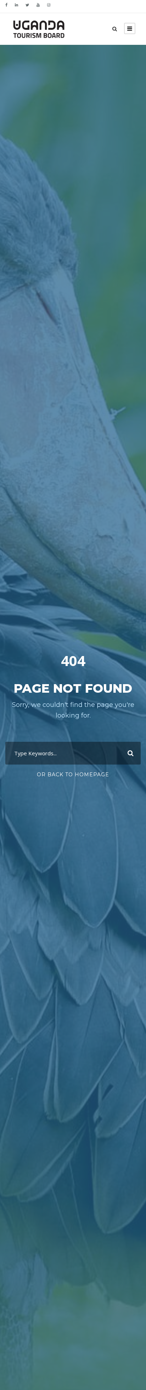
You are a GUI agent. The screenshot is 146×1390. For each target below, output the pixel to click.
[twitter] (27, 4)
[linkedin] (16, 4)
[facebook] (6, 4)
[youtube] (38, 4)
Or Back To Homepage (73, 774)
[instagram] (48, 4)
